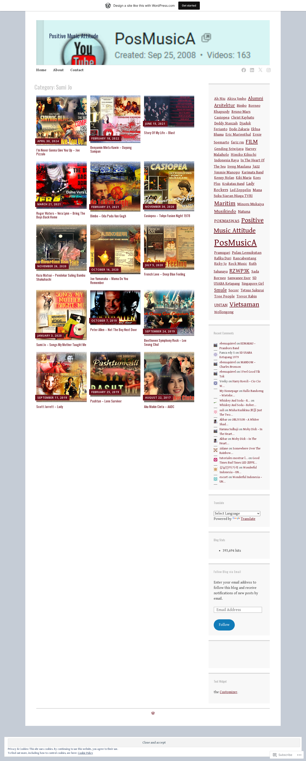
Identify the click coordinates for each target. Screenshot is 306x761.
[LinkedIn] (251, 67)
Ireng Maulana (239, 167)
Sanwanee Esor (239, 278)
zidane (224, 448)
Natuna (244, 211)
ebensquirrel (228, 343)
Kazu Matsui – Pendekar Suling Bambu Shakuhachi (60, 277)
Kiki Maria (243, 178)
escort (224, 477)
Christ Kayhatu (242, 117)
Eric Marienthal (238, 135)
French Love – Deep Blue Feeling (164, 273)
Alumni (255, 98)
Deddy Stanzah (226, 123)
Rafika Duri (222, 258)
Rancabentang (244, 258)
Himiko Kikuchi (243, 154)
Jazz (256, 166)
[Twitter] (259, 67)
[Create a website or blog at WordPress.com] (153, 713)
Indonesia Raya (226, 160)
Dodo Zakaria (239, 129)
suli (222, 410)
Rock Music (237, 264)
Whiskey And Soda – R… (235, 400)
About (58, 70)
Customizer (228, 692)
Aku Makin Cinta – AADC (159, 406)
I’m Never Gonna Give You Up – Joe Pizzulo (58, 151)
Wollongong (224, 312)
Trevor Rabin (247, 296)
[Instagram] (268, 67)
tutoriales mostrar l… (234, 458)
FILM (252, 141)
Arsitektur (224, 105)
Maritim (224, 203)
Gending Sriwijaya (229, 149)
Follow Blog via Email (227, 572)
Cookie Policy (85, 753)
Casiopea (221, 117)
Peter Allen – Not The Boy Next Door (113, 329)
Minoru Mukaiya (250, 204)
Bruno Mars (240, 111)
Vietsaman (244, 304)
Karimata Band (252, 172)
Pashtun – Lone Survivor (106, 400)
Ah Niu (219, 99)
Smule (220, 290)
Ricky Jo (220, 264)
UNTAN (221, 305)
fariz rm (237, 142)
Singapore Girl (253, 284)
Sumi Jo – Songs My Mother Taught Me (61, 344)
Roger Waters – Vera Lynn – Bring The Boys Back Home (60, 215)
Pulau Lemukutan (246, 252)
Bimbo (242, 106)
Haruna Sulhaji (229, 429)
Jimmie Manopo (227, 172)
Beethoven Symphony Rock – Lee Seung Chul (165, 342)
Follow (224, 625)
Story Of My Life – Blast (159, 132)
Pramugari (222, 253)
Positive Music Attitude (73, 36)
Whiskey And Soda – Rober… (238, 405)
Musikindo (225, 211)
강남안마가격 (229, 467)
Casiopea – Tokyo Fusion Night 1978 (167, 215)
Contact (77, 70)
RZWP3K (239, 271)
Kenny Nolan (224, 178)
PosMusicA (235, 242)
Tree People (224, 296)
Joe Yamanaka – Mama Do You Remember (109, 280)
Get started (189, 5)
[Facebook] (243, 67)
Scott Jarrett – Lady (49, 406)
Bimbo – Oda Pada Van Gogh (108, 215)
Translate (248, 519)
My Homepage (229, 391)
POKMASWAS (226, 221)
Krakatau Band (233, 184)
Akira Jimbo (236, 99)
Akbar (223, 419)
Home (41, 70)
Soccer (233, 290)
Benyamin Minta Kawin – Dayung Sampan (111, 149)
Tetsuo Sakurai (252, 290)
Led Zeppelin (240, 190)
